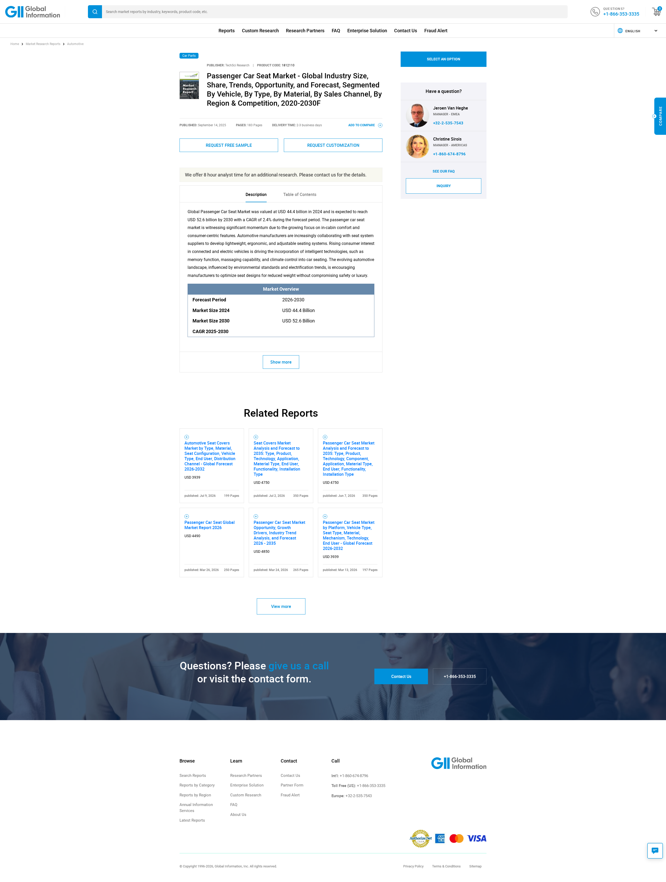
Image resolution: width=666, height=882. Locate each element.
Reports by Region (195, 795)
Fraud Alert (435, 30)
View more (281, 606)
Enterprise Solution (367, 30)
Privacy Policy (413, 866)
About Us (238, 814)
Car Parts (189, 56)
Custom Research (260, 30)
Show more (281, 362)
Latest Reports (192, 820)
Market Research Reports (43, 44)
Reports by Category (197, 785)
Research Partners (305, 30)
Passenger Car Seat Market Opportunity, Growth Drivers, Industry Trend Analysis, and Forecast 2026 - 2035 (279, 532)
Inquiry (444, 186)
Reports (227, 30)
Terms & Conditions (446, 866)
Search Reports (193, 775)
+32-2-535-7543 (448, 123)
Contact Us (405, 30)
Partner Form (292, 785)
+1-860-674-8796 (449, 154)
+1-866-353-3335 (621, 14)
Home (15, 44)
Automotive (75, 44)
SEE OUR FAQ (444, 171)
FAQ (336, 30)
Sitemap (475, 866)
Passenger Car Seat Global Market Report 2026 (209, 524)
